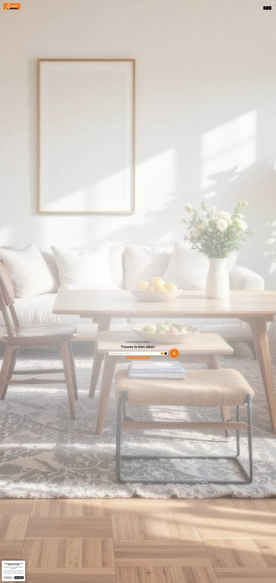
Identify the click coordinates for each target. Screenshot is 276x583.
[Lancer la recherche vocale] (174, 353)
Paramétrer (8, 577)
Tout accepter (19, 577)
